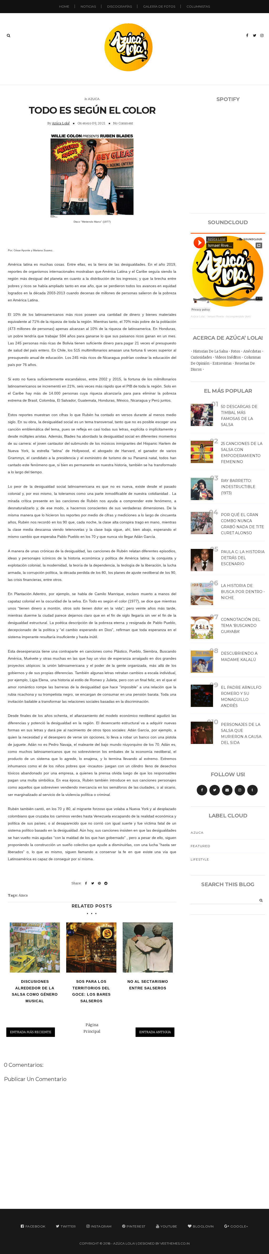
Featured (200, 846)
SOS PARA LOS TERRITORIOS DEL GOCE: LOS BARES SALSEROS (91, 991)
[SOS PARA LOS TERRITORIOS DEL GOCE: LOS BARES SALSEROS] (91, 947)
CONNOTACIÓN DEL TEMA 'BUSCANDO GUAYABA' (240, 625)
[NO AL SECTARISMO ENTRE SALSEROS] (148, 947)
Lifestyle (200, 859)
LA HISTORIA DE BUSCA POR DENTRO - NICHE (243, 591)
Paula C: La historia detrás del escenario (243, 557)
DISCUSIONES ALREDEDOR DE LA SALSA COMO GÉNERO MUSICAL (35, 991)
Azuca (94, 99)
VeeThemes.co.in (175, 1243)
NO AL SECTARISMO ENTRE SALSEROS (147, 984)
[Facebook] (202, 790)
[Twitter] (214, 790)
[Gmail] (227, 790)
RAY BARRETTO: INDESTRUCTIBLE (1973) (238, 486)
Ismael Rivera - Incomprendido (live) (229, 316)
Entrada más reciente (30, 1032)
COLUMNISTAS (198, 6)
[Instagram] (240, 790)
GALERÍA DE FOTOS (159, 6)
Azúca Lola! (61, 123)
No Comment (123, 123)
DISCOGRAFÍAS (119, 6)
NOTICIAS (88, 6)
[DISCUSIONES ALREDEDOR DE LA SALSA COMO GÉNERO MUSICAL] (35, 947)
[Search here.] (8, 35)
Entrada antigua (155, 1032)
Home (64, 6)
